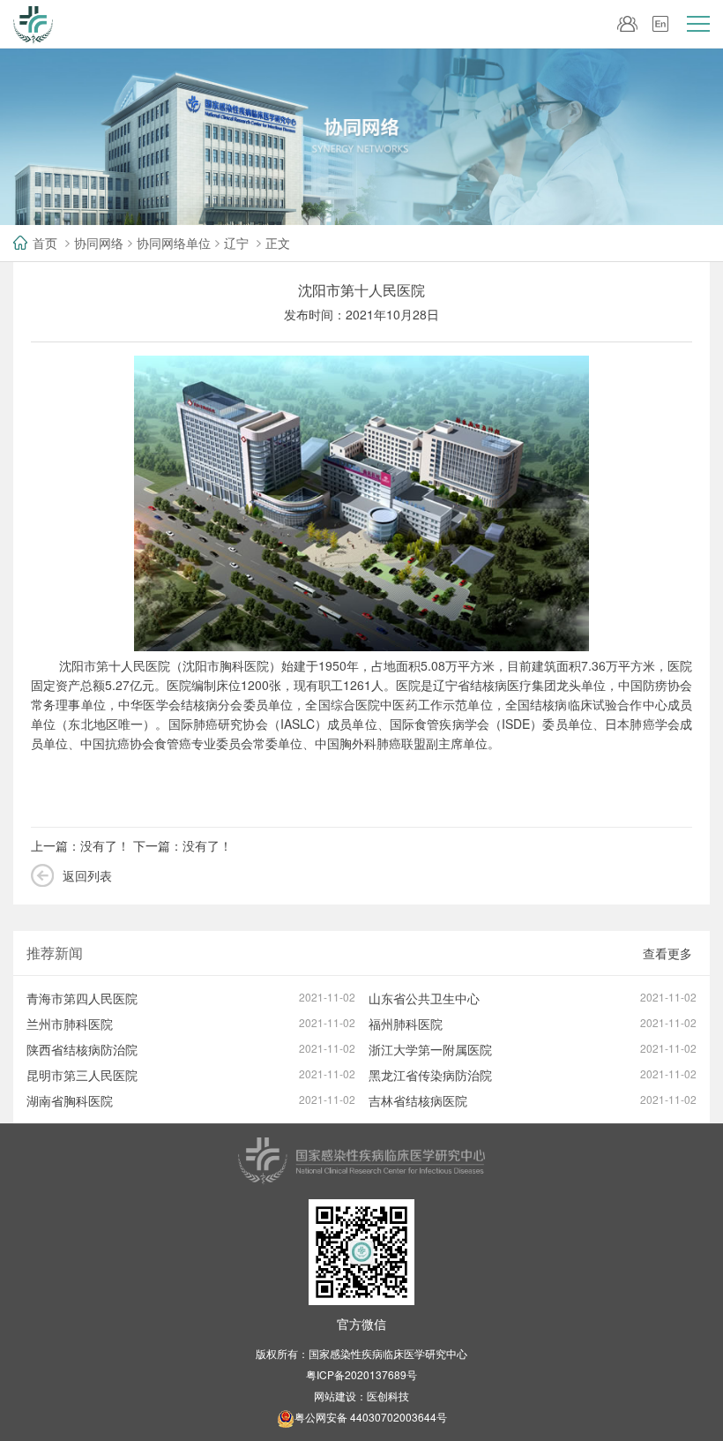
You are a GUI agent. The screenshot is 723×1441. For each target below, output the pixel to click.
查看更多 (667, 953)
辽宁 (236, 242)
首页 (45, 242)
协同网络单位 (174, 242)
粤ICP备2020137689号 (361, 1374)
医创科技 (388, 1395)
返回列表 (87, 875)
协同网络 (98, 242)
